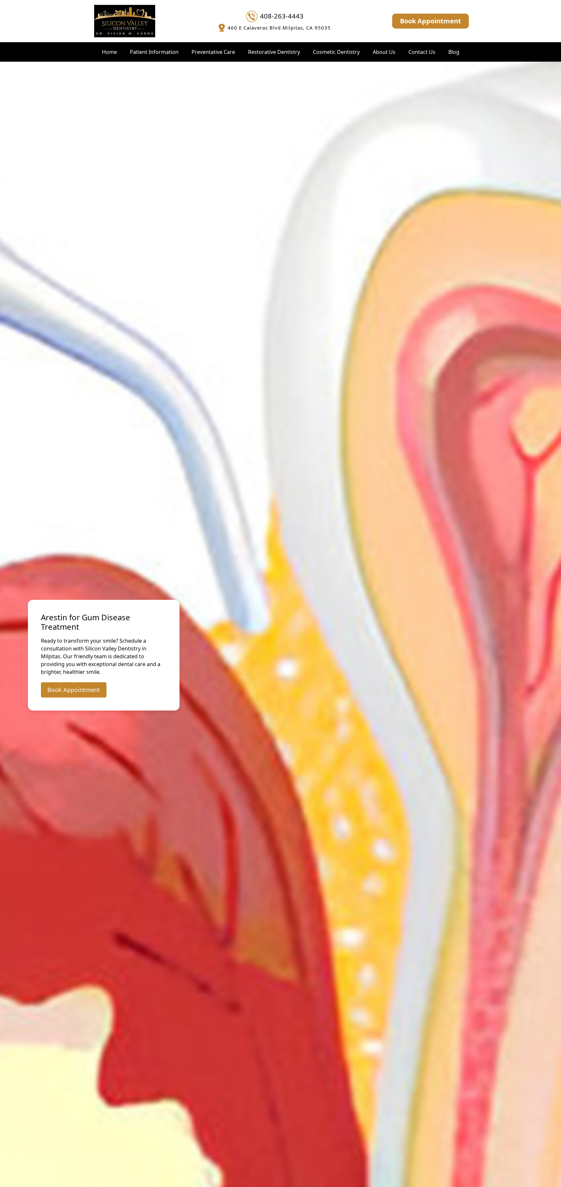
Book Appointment (430, 21)
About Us (384, 52)
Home (109, 52)
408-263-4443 (282, 16)
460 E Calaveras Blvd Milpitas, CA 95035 (279, 27)
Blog (453, 52)
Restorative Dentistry (274, 52)
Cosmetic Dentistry (336, 52)
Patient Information (154, 52)
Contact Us (421, 52)
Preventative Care (213, 52)
